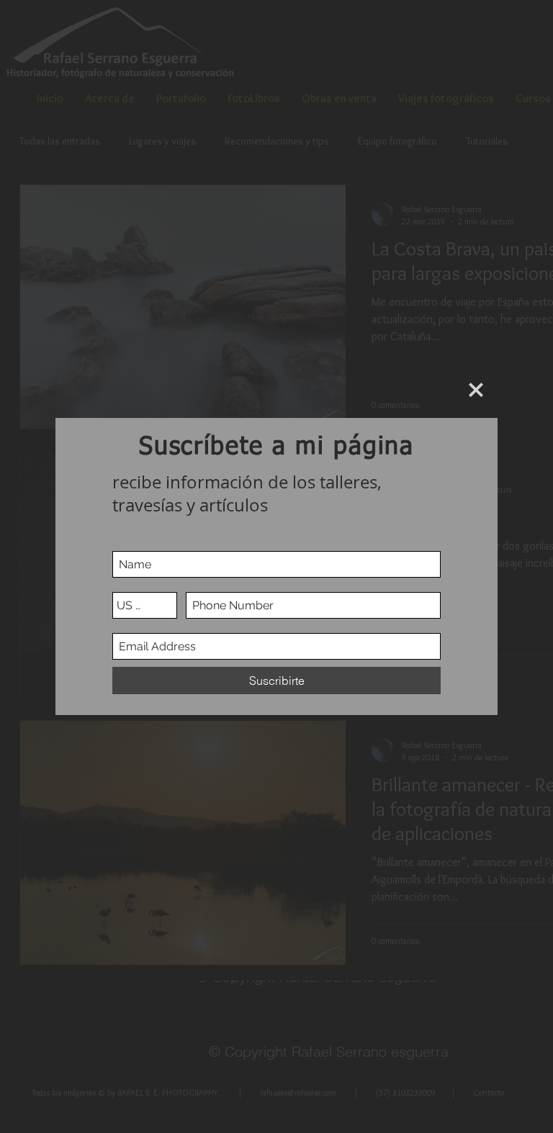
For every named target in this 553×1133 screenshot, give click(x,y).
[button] (476, 390)
